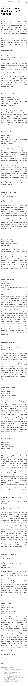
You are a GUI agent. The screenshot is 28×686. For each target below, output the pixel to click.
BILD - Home (7, 667)
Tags (2, 663)
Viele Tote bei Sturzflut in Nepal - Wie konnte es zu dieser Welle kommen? (14, 673)
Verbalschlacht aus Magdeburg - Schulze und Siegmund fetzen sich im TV (13, 678)
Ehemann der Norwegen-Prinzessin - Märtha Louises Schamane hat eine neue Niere (15, 675)
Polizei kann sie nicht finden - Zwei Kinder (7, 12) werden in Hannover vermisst (14, 670)
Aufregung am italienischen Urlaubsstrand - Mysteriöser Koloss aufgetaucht (13, 680)
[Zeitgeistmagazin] (14, 1)
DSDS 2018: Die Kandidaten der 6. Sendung (11, 11)
